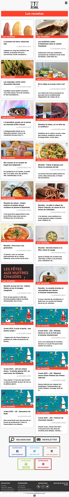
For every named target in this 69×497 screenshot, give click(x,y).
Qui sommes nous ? (7, 491)
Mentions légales (6, 487)
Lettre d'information (7, 489)
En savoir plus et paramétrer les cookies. (36, 493)
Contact (3, 485)
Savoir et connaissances (25, 491)
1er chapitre (21, 487)
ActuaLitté (21, 485)
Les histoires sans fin (24, 489)
